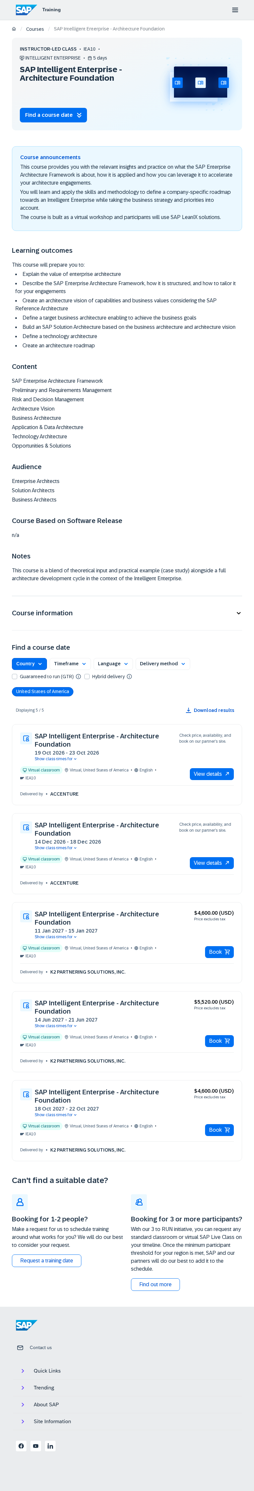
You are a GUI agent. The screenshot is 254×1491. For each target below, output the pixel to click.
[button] (127, 613)
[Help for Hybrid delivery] (129, 676)
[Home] (14, 29)
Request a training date (46, 1260)
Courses (35, 29)
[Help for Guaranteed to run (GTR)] (78, 676)
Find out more (155, 1284)
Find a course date (49, 115)
